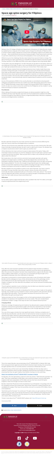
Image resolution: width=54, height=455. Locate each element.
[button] (48, 3)
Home (4, 9)
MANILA (7, 9)
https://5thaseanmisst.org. (39, 398)
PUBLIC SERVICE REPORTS (15, 9)
